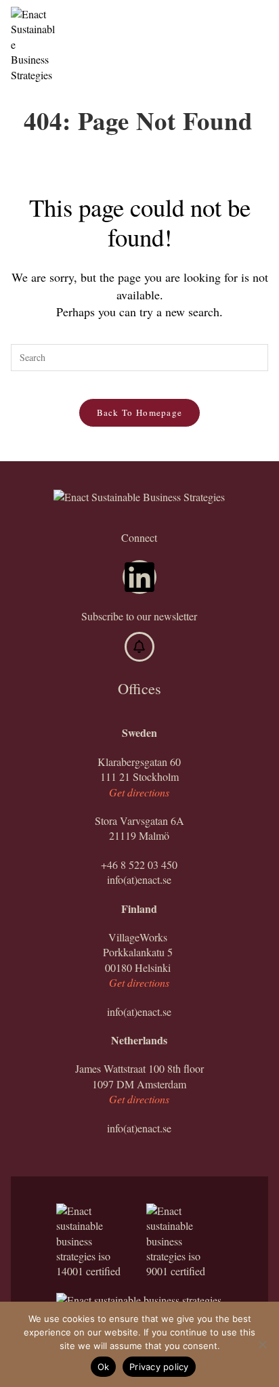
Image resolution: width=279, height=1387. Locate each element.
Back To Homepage (140, 412)
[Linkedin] (139, 577)
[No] (262, 1344)
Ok (104, 1366)
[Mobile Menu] (260, 23)
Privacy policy (159, 1366)
